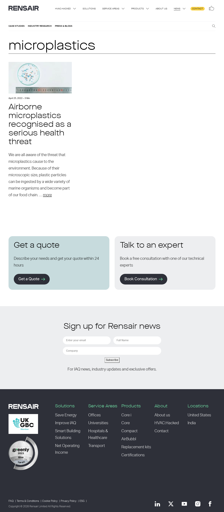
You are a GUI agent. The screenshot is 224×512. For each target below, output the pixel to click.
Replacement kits (136, 447)
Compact (129, 431)
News (177, 9)
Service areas (110, 9)
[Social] (211, 8)
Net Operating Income (67, 449)
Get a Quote (29, 279)
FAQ (11, 501)
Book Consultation (140, 279)
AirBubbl (128, 439)
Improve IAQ (65, 423)
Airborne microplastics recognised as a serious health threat (40, 125)
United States (199, 415)
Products (137, 9)
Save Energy (66, 415)
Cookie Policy (50, 501)
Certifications (133, 455)
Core (125, 423)
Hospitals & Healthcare (98, 434)
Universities (98, 423)
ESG (82, 501)
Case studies (17, 26)
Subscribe (112, 360)
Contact (197, 9)
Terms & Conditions (28, 501)
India (192, 423)
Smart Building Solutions (67, 434)
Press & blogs (63, 26)
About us (161, 9)
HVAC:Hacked (63, 9)
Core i (126, 415)
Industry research (40, 26)
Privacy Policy (68, 501)
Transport (96, 446)
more (47, 195)
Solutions (89, 9)
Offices (94, 415)
